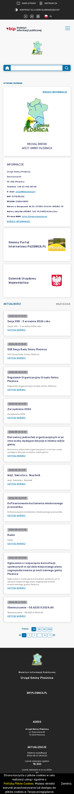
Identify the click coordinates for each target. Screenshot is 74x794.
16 (45, 635)
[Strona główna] (7, 68)
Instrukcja (51, 3)
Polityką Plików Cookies (19, 783)
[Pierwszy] (20, 635)
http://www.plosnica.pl (34, 216)
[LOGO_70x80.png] (37, 47)
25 (39, 629)
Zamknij (66, 783)
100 (50, 629)
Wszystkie (63, 304)
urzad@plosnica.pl (25, 191)
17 (50, 635)
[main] (37, 702)
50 (44, 629)
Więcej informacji (18, 221)
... (39, 635)
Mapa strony (29, 3)
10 (34, 629)
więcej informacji (55, 92)
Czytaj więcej (16, 330)
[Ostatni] (53, 635)
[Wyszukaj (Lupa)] (66, 68)
